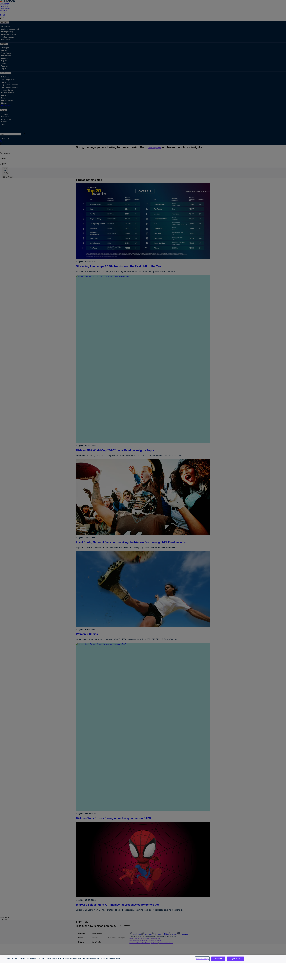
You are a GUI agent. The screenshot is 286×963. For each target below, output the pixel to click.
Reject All (218, 959)
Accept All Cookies (235, 959)
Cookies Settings (202, 959)
